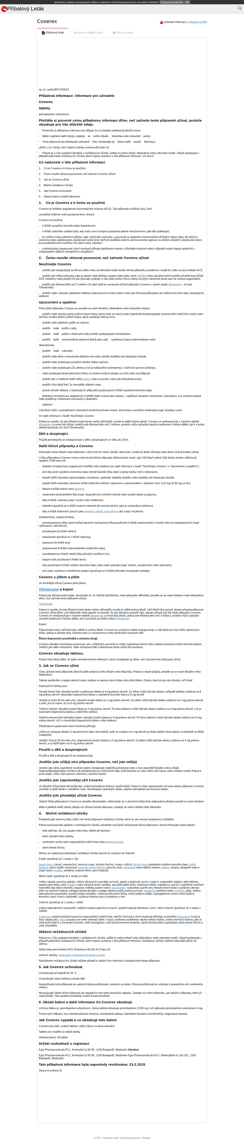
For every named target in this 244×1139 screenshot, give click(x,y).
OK (187, 2)
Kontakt (146, 1137)
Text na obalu (124, 32)
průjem (87, 379)
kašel (192, 864)
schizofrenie (111, 511)
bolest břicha (97, 867)
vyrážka (57, 870)
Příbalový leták (54, 32)
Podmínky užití (110, 1137)
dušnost (43, 867)
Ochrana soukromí (130, 1137)
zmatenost (45, 916)
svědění (141, 275)
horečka (179, 890)
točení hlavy (140, 864)
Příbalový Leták (25, 9)
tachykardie (118, 887)
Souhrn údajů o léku (90, 32)
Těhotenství (49, 589)
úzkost (99, 511)
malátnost (149, 890)
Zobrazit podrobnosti (172, 2)
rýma (63, 919)
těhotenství (175, 284)
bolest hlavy (46, 864)
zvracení (83, 867)
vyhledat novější (197, 22)
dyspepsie (129, 867)
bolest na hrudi (114, 842)
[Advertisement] (18, 161)
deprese (79, 488)
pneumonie (183, 916)
